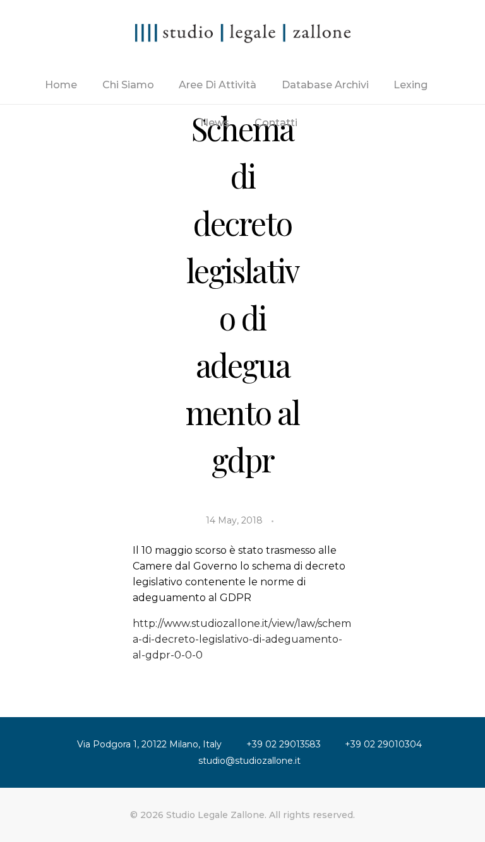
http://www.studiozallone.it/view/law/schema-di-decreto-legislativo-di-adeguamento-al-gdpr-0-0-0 (242, 639)
